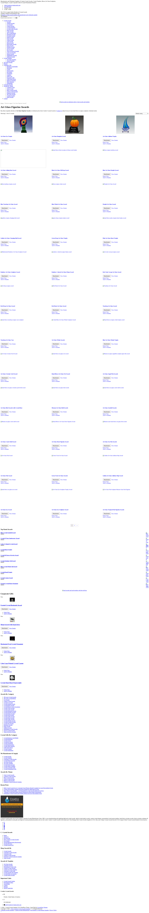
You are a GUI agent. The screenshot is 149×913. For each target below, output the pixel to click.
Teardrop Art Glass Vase (7, 340)
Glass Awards (7, 858)
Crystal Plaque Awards (9, 760)
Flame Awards (10, 37)
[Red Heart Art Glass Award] (74, 294)
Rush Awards (10, 45)
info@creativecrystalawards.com (12, 5)
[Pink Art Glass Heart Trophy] (125, 226)
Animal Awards (11, 23)
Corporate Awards (8, 84)
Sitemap (6, 886)
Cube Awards (10, 31)
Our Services (7, 838)
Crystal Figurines (11, 27)
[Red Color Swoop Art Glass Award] (125, 260)
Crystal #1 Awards (8, 702)
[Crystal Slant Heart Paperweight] (12, 679)
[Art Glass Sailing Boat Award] (23, 158)
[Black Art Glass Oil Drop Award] (74, 158)
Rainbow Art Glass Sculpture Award (10, 272)
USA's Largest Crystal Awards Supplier (20, 909)
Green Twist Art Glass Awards (60, 475)
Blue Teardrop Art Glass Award (9, 204)
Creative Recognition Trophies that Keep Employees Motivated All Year (21, 789)
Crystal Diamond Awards (10, 711)
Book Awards (10, 30)
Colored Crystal (11, 87)
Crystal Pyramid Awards (10, 722)
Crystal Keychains (8, 742)
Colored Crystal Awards (10, 776)
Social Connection (8, 888)
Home (2, 103)
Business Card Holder (12, 66)
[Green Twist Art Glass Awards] (74, 464)
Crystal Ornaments (8, 743)
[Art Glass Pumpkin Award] (74, 125)
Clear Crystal (10, 89)
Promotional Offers (8, 882)
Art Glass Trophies (11, 59)
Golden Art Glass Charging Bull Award (11, 238)
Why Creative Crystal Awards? (11, 839)
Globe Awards (10, 40)
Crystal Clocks (7, 740)
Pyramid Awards (11, 36)
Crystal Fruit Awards (9, 715)
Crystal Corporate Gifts (9, 767)
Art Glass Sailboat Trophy (110, 136)
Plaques (6, 63)
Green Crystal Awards (12, 91)
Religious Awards (8, 725)
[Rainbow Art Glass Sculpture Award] (23, 260)
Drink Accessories (11, 80)
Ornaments (9, 73)
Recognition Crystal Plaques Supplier (39, 910)
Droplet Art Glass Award (109, 204)
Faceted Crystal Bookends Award (11, 605)
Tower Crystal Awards (9, 730)
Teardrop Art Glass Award (110, 306)
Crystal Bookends (8, 739)
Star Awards (10, 50)
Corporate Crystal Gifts (9, 871)
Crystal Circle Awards (9, 708)
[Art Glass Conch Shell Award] (23, 430)
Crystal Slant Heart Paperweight (11, 683)
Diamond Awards (11, 34)
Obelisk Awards (11, 47)
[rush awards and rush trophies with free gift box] (74, 590)
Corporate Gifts (7, 65)
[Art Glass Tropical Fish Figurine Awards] (125, 498)
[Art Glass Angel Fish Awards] (125, 362)
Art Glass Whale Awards (58, 340)
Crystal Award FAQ (9, 845)
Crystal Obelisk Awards (9, 720)
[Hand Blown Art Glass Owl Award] (74, 362)
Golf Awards (10, 41)
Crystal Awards (7, 20)
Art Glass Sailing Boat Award (8, 170)
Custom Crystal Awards (9, 855)
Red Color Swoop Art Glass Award (112, 272)
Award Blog (7, 884)
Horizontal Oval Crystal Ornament (12, 644)
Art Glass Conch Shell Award (8, 441)
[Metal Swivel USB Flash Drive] (12, 621)
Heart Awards (10, 43)
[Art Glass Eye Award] (23, 498)
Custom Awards (11, 95)
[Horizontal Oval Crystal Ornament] (12, 641)
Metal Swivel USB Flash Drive (10, 624)
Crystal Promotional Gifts (10, 769)
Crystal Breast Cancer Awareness (12, 707)
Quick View (4, 142)
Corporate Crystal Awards (10, 759)
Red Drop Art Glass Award (8, 306)
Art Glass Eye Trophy (6, 136)
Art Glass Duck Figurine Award (60, 441)
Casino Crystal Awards (9, 701)
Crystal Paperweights (9, 745)
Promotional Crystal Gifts (10, 867)
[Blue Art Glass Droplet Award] (125, 158)
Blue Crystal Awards (12, 90)
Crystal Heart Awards (9, 718)
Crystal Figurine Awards (10, 712)
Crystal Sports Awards (9, 765)
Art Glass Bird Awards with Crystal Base (11, 408)
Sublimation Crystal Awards (10, 729)
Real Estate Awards (11, 44)
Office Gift (9, 76)
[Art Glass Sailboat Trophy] (125, 125)
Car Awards (10, 24)
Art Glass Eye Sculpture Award (60, 509)
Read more (5, 140)
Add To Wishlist (5, 143)
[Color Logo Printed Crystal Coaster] (12, 660)
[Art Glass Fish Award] (23, 464)
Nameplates (10, 83)
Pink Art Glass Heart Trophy (110, 238)
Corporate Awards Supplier (7, 910)
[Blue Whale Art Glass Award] (74, 192)
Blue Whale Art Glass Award (59, 204)
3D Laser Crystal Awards (10, 697)
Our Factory (7, 841)
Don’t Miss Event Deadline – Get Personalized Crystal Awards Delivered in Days (24, 790)
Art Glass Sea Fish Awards (110, 441)
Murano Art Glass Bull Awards (60, 408)
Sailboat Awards (11, 56)
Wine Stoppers (10, 82)
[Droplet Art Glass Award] (125, 192)
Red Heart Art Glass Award (59, 306)
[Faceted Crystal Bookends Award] (12, 602)
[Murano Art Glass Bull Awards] (74, 396)
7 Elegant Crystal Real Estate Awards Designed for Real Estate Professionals (22, 792)
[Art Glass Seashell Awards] (125, 396)
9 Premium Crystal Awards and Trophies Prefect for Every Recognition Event (23, 793)
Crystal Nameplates (8, 750)
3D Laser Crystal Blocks (10, 698)
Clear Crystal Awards (9, 775)
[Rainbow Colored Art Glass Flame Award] (74, 260)
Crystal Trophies (8, 58)
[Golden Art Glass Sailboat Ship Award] (125, 464)
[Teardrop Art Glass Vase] (23, 328)
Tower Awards (10, 48)
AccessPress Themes (42, 907)
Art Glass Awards (8, 62)
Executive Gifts (10, 77)
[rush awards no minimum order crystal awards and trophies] (74, 102)
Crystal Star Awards (9, 723)
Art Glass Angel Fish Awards (110, 374)
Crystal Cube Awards (9, 709)
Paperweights (10, 70)
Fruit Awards (10, 38)
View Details (12, 140)
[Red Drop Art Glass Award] (23, 294)
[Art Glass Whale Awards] (74, 328)
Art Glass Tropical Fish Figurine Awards (113, 509)
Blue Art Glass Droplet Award (111, 170)
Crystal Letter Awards (12, 29)
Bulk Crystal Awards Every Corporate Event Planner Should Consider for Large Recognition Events (28, 788)
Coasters (9, 75)
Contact (6, 98)
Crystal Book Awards (9, 705)
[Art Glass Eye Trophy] (23, 125)
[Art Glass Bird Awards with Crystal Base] (23, 396)
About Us (6, 836)
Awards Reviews (8, 843)
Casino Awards (10, 26)
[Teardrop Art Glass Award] (125, 294)
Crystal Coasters (8, 749)
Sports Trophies (11, 61)
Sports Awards (10, 54)
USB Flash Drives (11, 79)
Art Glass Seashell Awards (110, 408)
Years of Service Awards (13, 51)
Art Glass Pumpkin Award (59, 136)
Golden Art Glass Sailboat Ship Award (113, 475)
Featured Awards (11, 93)
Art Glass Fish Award (6, 475)
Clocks (8, 69)
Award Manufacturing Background (12, 842)
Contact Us (59, 111)
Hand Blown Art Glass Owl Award (61, 374)
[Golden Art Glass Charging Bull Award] (23, 226)
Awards (9, 22)
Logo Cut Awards (11, 52)
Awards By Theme (8, 86)
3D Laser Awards (11, 94)
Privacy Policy (53, 910)
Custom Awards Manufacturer (22, 910)
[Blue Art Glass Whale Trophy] (125, 328)
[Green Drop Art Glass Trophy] (74, 226)
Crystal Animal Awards (9, 704)
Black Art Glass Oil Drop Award (60, 170)
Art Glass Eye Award (6, 509)
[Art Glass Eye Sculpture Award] (74, 498)
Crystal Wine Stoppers (9, 746)
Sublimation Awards (12, 55)
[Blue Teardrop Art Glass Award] (23, 192)
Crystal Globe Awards (9, 716)
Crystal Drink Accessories (10, 874)
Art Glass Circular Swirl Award (9, 374)
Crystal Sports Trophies (9, 766)
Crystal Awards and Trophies (11, 872)
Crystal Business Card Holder (11, 738)
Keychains (9, 72)
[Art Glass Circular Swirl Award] (23, 362)
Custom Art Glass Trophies (10, 869)
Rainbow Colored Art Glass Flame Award (63, 272)
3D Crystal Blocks (11, 33)
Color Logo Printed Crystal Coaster (12, 663)
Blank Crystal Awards (9, 780)
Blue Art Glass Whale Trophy (110, 340)
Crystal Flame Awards (9, 714)
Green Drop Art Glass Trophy (60, 238)
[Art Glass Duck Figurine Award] (74, 430)
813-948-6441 (7, 6)
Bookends (9, 68)
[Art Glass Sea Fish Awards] (125, 430)
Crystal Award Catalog (9, 881)
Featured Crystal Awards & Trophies (13, 782)
